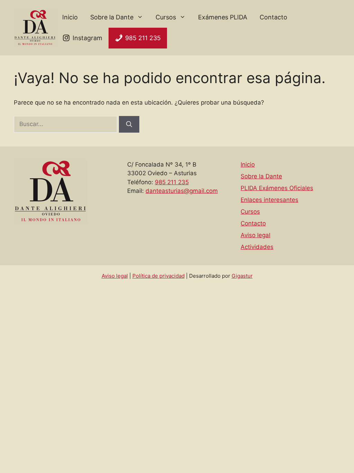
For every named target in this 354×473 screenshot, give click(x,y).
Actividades (257, 246)
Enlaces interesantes (269, 199)
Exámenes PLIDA (222, 17)
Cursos (166, 17)
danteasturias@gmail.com (182, 190)
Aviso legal (255, 235)
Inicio (70, 17)
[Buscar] (129, 124)
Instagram (87, 38)
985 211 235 (143, 38)
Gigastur (242, 276)
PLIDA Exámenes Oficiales (277, 188)
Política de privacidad (158, 276)
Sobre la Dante (111, 17)
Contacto (273, 17)
